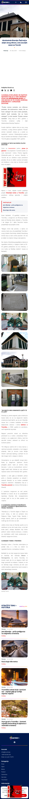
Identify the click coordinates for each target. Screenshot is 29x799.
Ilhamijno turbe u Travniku (14, 193)
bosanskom (12, 148)
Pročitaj (3, 636)
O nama (3, 786)
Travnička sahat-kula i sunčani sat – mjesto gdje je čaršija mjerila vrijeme (14, 692)
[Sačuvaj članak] (14, 90)
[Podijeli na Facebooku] (2, 90)
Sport (2, 766)
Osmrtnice (4, 774)
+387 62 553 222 (6, 754)
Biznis (3, 769)
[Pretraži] (15, 2)
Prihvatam (22, 795)
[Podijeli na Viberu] (11, 90)
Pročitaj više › (23, 606)
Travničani (4, 779)
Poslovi (3, 772)
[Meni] (26, 2)
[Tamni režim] (21, 2)
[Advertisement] (14, 69)
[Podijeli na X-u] (5, 90)
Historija (5, 50)
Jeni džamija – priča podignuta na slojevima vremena (13, 632)
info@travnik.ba (5, 752)
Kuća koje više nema (9, 210)
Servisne (3, 777)
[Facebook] (14, 742)
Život (2, 764)
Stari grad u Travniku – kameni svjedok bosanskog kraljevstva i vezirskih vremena (14, 723)
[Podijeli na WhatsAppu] (8, 90)
